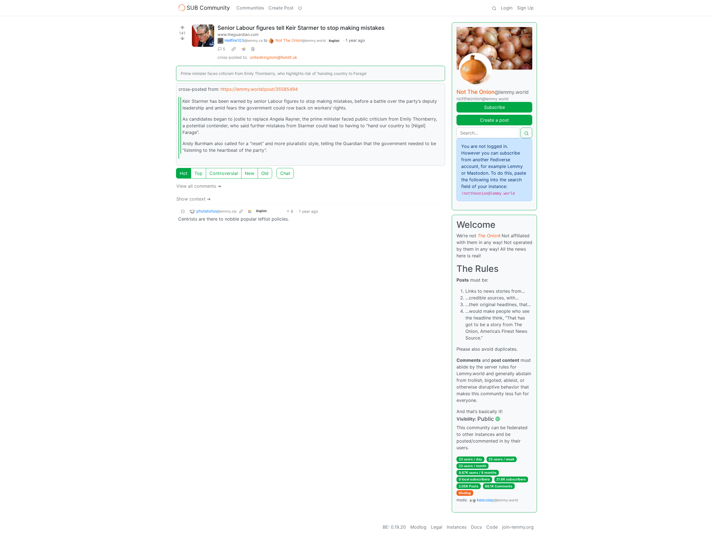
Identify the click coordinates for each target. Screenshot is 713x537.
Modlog (465, 493)
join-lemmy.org (518, 527)
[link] (234, 49)
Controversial (223, 173)
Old (264, 173)
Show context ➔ (193, 199)
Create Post (281, 8)
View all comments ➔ (198, 186)
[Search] (494, 7)
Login (506, 8)
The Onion (488, 235)
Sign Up (525, 8)
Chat (285, 173)
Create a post (494, 120)
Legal (436, 527)
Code (492, 527)
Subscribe (494, 107)
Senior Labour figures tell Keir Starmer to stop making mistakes (301, 28)
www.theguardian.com (238, 34)
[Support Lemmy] (300, 7)
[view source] (252, 49)
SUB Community (208, 7)
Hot (183, 173)
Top (198, 173)
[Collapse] (182, 211)
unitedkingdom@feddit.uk (273, 57)
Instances (457, 527)
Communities (250, 8)
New (249, 173)
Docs (476, 527)
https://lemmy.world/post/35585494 (259, 89)
